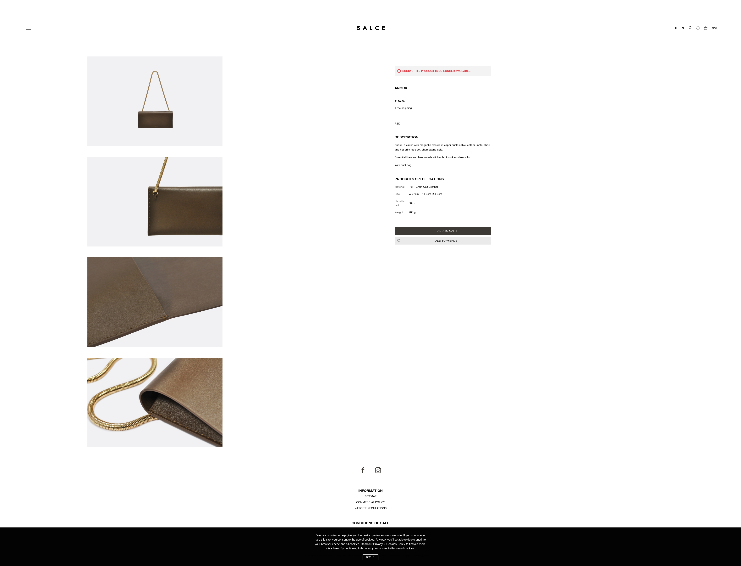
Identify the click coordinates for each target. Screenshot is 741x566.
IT (676, 28)
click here (332, 548)
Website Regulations (371, 508)
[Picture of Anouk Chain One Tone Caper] (154, 101)
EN (682, 28)
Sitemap (370, 496)
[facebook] (363, 472)
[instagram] (378, 472)
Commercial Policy (370, 502)
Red (397, 123)
